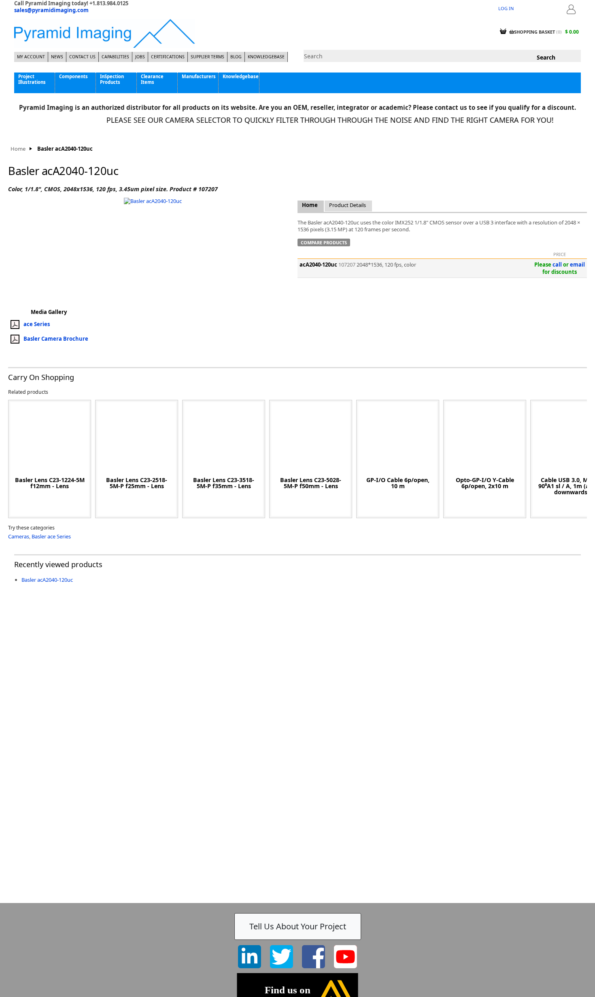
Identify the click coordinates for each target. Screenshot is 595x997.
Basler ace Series (51, 536)
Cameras (18, 536)
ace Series (36, 323)
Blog (236, 57)
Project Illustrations (32, 79)
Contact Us (82, 57)
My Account (31, 57)
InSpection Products (112, 79)
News (57, 57)
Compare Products (324, 242)
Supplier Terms (207, 57)
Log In (506, 8)
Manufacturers (199, 76)
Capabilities (115, 57)
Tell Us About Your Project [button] (297, 926)
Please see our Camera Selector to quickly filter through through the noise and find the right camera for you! (316, 120)
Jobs (140, 57)
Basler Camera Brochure (55, 338)
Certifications (168, 57)
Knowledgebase (266, 57)
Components (73, 76)
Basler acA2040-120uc (47, 579)
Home (18, 148)
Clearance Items (152, 79)
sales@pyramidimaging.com (51, 10)
